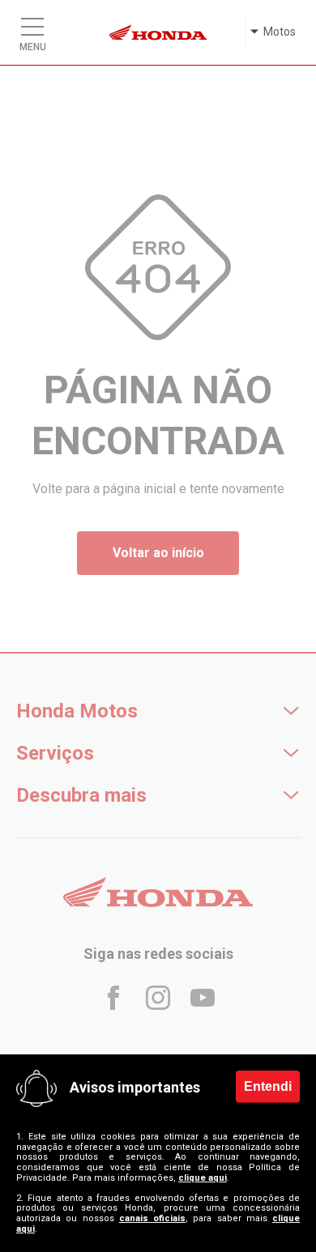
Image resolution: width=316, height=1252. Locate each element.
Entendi (268, 1085)
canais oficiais (152, 1218)
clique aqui (202, 1177)
